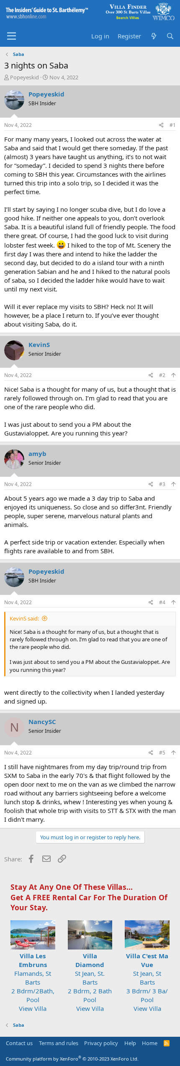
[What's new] (153, 36)
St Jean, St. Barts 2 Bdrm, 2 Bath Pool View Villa (90, 982)
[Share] (161, 125)
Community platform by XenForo (72, 1059)
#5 (162, 752)
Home (149, 1043)
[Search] (170, 36)
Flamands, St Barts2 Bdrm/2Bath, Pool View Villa (32, 982)
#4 (162, 602)
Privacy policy (101, 1043)
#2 (162, 375)
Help (130, 1043)
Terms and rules (58, 1043)
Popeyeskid (24, 77)
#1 (173, 125)
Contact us (19, 1043)
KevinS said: (24, 618)
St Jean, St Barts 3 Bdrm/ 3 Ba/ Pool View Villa (147, 982)
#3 (162, 484)
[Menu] (11, 36)
